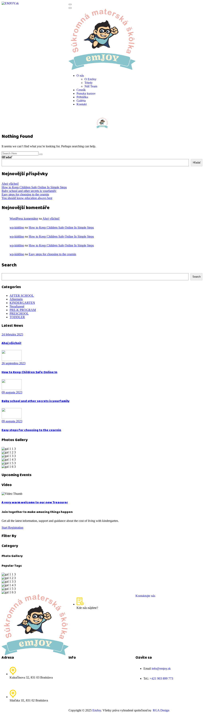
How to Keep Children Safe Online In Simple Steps (34, 187)
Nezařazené (17, 306)
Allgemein (16, 299)
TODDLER (17, 317)
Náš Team (90, 86)
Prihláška (82, 97)
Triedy (88, 82)
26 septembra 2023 (14, 363)
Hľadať (7, 157)
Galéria (81, 100)
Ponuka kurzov (86, 93)
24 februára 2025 (12, 334)
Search (196, 276)
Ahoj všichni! (10, 183)
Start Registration (12, 527)
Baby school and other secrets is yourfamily (29, 191)
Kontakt (81, 104)
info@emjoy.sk (161, 668)
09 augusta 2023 (12, 392)
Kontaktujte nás (145, 596)
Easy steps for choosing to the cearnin (25, 194)
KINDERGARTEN (22, 302)
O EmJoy (90, 79)
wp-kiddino (17, 227)
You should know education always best (27, 198)
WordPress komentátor (24, 218)
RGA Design (161, 710)
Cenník (81, 90)
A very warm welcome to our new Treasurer (35, 502)
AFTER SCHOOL (22, 295)
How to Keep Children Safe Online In (29, 372)
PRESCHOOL (19, 313)
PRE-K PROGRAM (23, 310)
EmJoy (96, 710)
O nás (80, 75)
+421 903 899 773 (161, 678)
